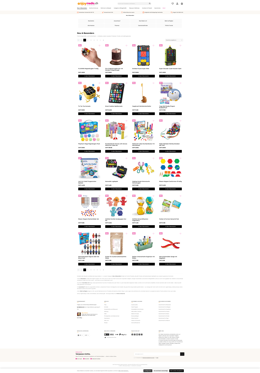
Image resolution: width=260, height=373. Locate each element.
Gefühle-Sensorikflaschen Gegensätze (140, 219)
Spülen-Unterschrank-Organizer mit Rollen (143, 257)
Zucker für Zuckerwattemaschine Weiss (115, 257)
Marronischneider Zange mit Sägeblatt (168, 257)
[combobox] (132, 3)
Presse (105, 322)
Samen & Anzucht (135, 320)
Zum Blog (79, 317)
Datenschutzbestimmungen (148, 357)
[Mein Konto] (177, 3)
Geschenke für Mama (164, 313)
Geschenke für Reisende (165, 304)
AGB (105, 313)
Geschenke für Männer (164, 320)
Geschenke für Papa (164, 318)
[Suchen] (149, 3)
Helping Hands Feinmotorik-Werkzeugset (141, 182)
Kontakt (106, 307)
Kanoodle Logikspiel (111, 181)
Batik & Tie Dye (135, 313)
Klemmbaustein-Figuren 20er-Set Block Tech (88, 257)
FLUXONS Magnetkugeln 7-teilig (88, 68)
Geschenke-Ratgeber (165, 301)
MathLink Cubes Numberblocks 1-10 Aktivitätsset (143, 144)
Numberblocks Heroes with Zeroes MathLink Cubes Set (116, 144)
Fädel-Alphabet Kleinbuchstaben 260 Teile (169, 144)
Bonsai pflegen (135, 316)
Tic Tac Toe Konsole (84, 106)
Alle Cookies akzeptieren (176, 370)
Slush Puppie (134, 307)
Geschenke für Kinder (164, 316)
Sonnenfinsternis (135, 322)
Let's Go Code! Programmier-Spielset (87, 182)
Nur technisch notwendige (161, 370)
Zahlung (106, 311)
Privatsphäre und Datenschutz (111, 316)
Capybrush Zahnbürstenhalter (141, 106)
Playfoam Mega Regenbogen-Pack (89, 144)
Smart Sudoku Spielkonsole (113, 106)
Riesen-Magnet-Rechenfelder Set (88, 219)
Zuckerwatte (134, 304)
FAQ (105, 304)
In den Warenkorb (89, 76)
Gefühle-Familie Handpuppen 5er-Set (116, 219)
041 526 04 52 (80, 307)
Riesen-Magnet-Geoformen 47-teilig (170, 181)
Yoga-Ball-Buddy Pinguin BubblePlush (167, 106)
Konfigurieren (147, 370)
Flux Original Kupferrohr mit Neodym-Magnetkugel (114, 69)
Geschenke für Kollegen (164, 307)
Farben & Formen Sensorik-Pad (169, 219)
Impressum (107, 318)
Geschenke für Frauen (164, 311)
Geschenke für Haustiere (165, 309)
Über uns (106, 320)
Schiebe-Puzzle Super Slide (140, 68)
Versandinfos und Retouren (111, 309)
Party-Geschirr (134, 318)
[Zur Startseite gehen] (88, 3)
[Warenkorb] (181, 3)
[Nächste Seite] (100, 40)
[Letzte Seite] (103, 40)
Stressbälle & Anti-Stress (137, 309)
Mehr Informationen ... (123, 370)
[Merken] (99, 45)
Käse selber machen (136, 311)
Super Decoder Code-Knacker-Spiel (170, 68)
